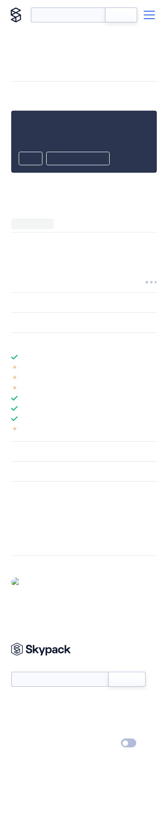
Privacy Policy (30, 743)
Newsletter (26, 666)
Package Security (35, 505)
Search (121, 15)
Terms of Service (110, 730)
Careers (22, 730)
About (20, 716)
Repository (26, 542)
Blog (92, 716)
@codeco (38, 581)
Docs (18, 703)
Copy (30, 159)
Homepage (27, 517)
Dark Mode (100, 742)
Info (151, 367)
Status (95, 703)
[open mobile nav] (149, 14)
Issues (20, 530)
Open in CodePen (78, 159)
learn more (78, 342)
